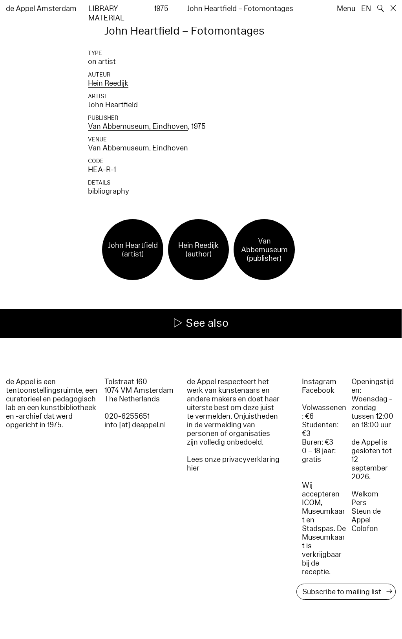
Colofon (364, 529)
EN (366, 9)
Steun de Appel (366, 515)
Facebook (318, 390)
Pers (359, 503)
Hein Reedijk (108, 83)
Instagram (319, 382)
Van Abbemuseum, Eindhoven (138, 126)
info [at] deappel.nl (135, 425)
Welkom (364, 494)
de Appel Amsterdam (41, 9)
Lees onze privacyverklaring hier (233, 463)
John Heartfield (113, 105)
